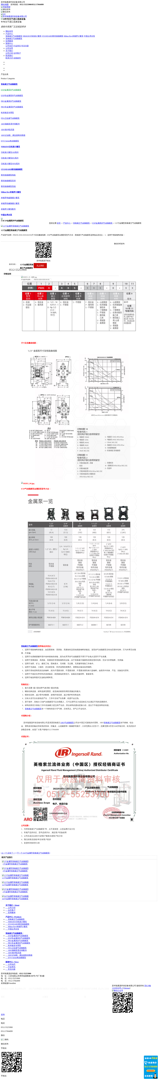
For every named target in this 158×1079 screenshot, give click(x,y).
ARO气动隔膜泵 (67, 723)
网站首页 (9, 31)
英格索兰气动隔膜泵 (14, 36)
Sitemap (127, 988)
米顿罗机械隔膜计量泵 (10, 203)
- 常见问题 (10, 969)
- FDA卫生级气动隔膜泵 (16, 948)
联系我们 (9, 56)
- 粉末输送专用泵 (13, 945)
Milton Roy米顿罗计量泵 (73, 36)
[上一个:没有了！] (8, 853)
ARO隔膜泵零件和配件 (10, 124)
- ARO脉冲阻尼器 (13, 953)
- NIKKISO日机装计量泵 (16, 922)
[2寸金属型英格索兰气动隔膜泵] (15, 889)
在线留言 (17, 58)
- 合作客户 (10, 910)
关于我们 (9, 51)
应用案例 (9, 41)
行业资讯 (17, 46)
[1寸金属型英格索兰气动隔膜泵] (15, 861)
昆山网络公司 (20, 989)
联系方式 (9, 58)
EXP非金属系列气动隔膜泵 (12, 96)
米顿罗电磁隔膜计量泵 (10, 198)
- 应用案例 (10, 913)
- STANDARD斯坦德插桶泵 (17, 924)
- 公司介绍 (10, 908)
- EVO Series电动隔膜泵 (16, 958)
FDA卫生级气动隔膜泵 (10, 118)
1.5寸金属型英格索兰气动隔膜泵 (15, 878)
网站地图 (4, 4)
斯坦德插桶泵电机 (8, 175)
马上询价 (40, 266)
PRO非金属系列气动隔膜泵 (12, 107)
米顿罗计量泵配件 (8, 209)
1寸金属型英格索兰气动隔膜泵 (15, 864)
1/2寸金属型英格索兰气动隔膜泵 (15, 885)
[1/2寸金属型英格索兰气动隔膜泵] (15, 882)
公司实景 (9, 48)
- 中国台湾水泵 (12, 929)
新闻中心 (9, 43)
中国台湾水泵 (89, 36)
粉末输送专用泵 (7, 113)
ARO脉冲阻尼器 (7, 130)
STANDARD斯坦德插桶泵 (52, 36)
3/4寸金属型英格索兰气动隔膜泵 (15, 899)
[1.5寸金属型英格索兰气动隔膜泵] (15, 875)
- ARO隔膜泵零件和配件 (16, 950)
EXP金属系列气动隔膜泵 (11, 90)
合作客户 (17, 53)
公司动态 (9, 46)
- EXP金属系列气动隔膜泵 (17, 936)
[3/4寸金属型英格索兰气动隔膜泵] (15, 896)
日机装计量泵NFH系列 (10, 164)
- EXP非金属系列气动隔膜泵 (18, 938)
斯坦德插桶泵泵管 (8, 181)
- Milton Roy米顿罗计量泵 (17, 927)
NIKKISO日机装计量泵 (32, 36)
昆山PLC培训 (103, 989)
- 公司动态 (10, 964)
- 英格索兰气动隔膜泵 (15, 919)
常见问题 (25, 46)
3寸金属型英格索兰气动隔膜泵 (15, 871)
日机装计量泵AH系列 (10, 152)
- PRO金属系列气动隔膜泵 (17, 941)
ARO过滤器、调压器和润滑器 (13, 135)
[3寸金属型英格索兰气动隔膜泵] (15, 868)
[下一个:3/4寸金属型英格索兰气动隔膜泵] (33, 853)
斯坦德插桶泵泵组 (8, 186)
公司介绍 (9, 53)
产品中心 (9, 34)
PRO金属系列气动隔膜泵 (11, 101)
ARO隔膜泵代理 (77, 989)
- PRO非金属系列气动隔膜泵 (18, 943)
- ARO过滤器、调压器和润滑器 (19, 955)
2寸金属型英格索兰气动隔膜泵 (15, 892)
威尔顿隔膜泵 (62, 989)
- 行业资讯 (10, 967)
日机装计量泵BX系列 (9, 158)
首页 (59, 223)
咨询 (3, 1015)
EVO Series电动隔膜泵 (10, 141)
